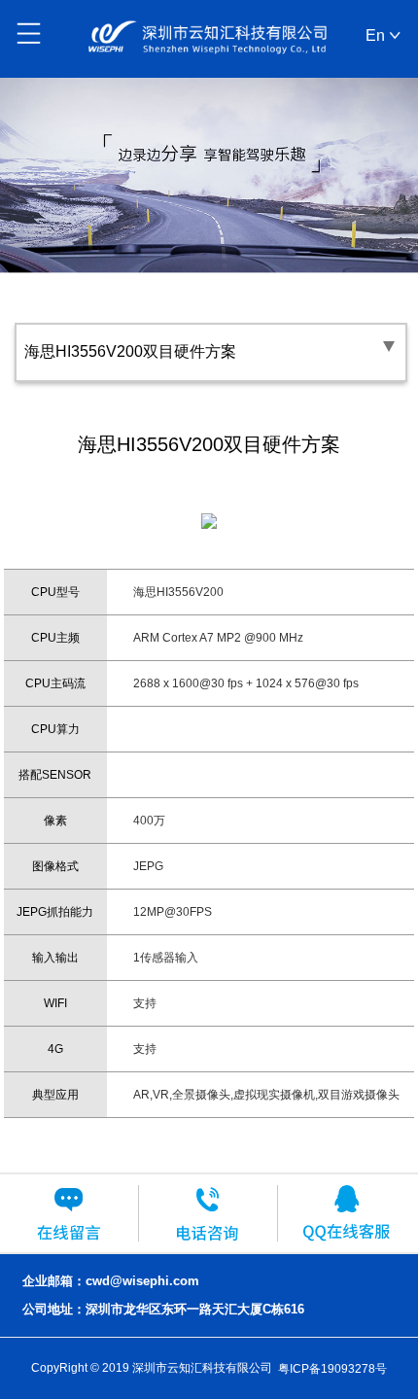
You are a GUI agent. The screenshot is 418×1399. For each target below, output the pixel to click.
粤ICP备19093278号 (332, 1368)
